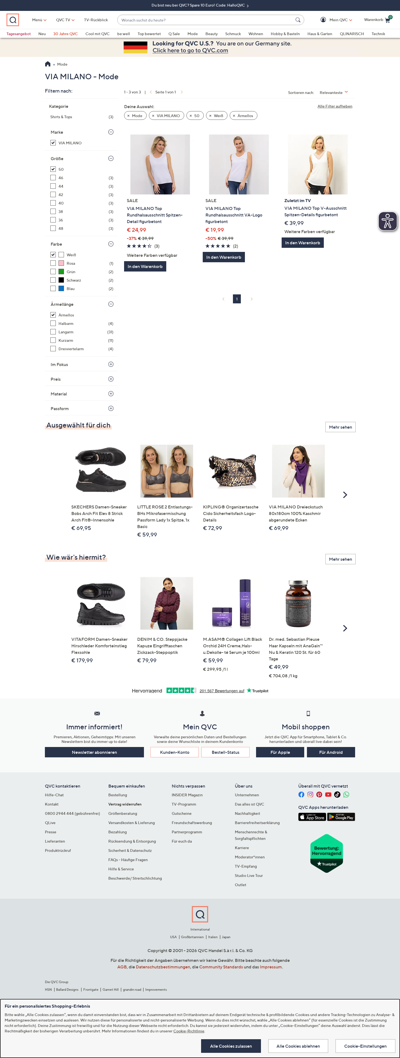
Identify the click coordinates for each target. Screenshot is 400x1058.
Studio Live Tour (249, 875)
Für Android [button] (331, 752)
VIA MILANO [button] (168, 115)
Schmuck (233, 33)
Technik (378, 33)
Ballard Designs (67, 989)
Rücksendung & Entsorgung (132, 841)
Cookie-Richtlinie (188, 1031)
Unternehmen (247, 794)
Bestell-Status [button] (225, 752)
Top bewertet (149, 33)
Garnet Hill (111, 989)
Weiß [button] (218, 115)
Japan (226, 937)
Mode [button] (136, 115)
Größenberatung (122, 813)
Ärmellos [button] (245, 115)
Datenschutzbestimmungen (163, 966)
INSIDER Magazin (187, 794)
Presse (50, 832)
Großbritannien (192, 937)
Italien (213, 937)
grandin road (132, 989)
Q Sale (174, 33)
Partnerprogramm (187, 832)
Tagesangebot (19, 33)
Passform (60, 408)
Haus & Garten (319, 33)
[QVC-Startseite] (47, 64)
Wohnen (255, 33)
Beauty (211, 33)
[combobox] (205, 20)
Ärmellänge (62, 304)
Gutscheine (182, 813)
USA (173, 937)
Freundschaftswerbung (192, 822)
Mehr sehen (340, 427)
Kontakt (52, 804)
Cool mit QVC (97, 33)
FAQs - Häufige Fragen (128, 859)
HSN (48, 989)
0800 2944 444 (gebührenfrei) (72, 813)
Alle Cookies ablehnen (298, 1046)
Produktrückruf (58, 850)
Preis (56, 379)
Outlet (240, 884)
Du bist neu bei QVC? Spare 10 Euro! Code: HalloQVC (199, 5)
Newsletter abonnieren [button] (94, 752)
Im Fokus (59, 364)
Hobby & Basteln (285, 33)
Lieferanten (55, 841)
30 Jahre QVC (65, 33)
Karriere (242, 847)
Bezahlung (117, 832)
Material (59, 394)
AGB (122, 966)
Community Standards (221, 966)
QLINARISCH (352, 33)
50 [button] (196, 115)
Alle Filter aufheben (335, 106)
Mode (192, 33)
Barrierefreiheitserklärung (257, 822)
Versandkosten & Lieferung (131, 822)
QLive (50, 822)
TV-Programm (184, 804)
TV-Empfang (246, 866)
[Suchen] (299, 20)
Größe (57, 158)
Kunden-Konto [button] (174, 752)
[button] (331, 20)
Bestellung (117, 794)
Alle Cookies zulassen (231, 1046)
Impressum (271, 966)
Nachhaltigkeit (247, 813)
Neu (42, 33)
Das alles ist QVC (249, 804)
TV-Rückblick (96, 19)
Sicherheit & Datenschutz (130, 850)
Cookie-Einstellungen (365, 1046)
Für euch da (182, 841)
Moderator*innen (250, 857)
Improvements (156, 989)
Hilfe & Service (121, 869)
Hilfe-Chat (54, 794)
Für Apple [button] (280, 752)
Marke (57, 132)
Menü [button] (37, 19)
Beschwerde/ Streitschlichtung (135, 878)
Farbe (56, 244)
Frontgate (91, 989)
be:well (123, 33)
